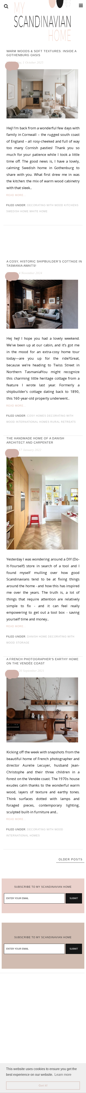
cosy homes (36, 415)
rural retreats (63, 421)
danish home (37, 636)
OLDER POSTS (71, 859)
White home (38, 211)
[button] (12, 66)
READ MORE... (16, 195)
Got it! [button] (43, 1085)
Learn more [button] (62, 1074)
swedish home (17, 211)
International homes (32, 421)
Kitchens (71, 205)
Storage (22, 642)
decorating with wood (45, 205)
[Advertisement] (43, 1016)
